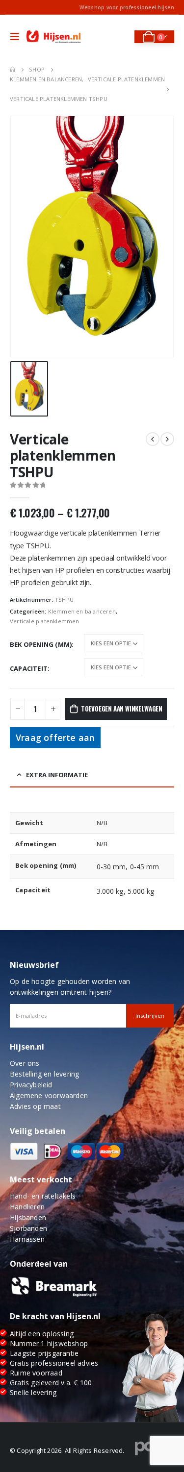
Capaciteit (29, 668)
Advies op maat (35, 1106)
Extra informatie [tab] (57, 774)
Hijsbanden (28, 1217)
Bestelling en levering (44, 1074)
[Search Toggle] (120, 36)
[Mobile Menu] (17, 36)
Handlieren (27, 1206)
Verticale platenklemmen (44, 621)
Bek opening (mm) (41, 644)
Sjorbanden (28, 1228)
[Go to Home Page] (12, 69)
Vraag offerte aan (55, 737)
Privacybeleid (31, 1084)
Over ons (25, 1063)
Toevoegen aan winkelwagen (121, 708)
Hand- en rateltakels (43, 1196)
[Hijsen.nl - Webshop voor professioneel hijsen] (53, 37)
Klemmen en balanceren (82, 611)
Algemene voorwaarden (49, 1095)
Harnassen (27, 1239)
